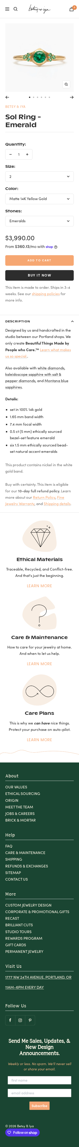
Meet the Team (19, 806)
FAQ (9, 846)
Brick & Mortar (20, 820)
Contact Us (16, 879)
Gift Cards (15, 944)
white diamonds (51, 367)
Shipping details (57, 503)
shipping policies (46, 293)
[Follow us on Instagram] (20, 1020)
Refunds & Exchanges (26, 866)
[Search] (16, 9)
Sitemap (13, 872)
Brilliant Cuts (19, 924)
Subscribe (39, 1106)
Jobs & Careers (20, 813)
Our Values (16, 786)
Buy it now (39, 275)
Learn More (39, 586)
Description (17, 321)
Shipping (13, 859)
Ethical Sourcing (22, 793)
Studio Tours (18, 931)
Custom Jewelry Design (28, 905)
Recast (12, 918)
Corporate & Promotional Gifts (37, 911)
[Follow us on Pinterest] (30, 1020)
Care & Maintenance (25, 852)
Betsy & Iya (15, 106)
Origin (11, 800)
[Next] (72, 97)
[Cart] (71, 9)
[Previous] (7, 97)
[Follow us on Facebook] (10, 1020)
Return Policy (44, 497)
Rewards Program (23, 938)
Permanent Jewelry (24, 951)
